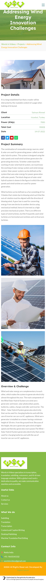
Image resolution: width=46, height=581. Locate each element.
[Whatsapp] (16, 138)
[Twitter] (7, 138)
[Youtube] (12, 138)
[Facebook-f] (3, 138)
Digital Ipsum (23, 570)
